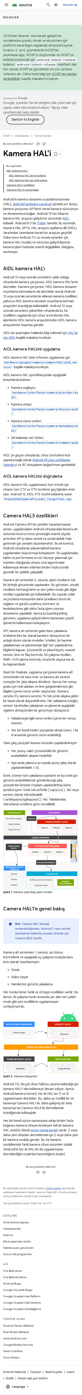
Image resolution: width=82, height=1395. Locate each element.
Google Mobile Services (18, 1345)
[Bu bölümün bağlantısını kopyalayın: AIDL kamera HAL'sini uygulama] (64, 349)
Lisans (70, 1372)
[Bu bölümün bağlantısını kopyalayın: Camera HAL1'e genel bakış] (69, 909)
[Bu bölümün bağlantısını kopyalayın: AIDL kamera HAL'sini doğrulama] (66, 476)
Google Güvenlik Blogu (17, 1290)
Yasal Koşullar (53, 1372)
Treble (41, 223)
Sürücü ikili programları (17, 1254)
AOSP (6, 135)
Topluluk (35, 1372)
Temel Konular (43, 135)
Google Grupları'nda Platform (21, 1296)
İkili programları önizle (17, 1241)
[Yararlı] (38, 144)
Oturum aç (70, 5)
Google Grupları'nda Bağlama (22, 1309)
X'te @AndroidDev (15, 1277)
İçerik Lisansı (53, 1188)
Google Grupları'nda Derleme (22, 1302)
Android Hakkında (14, 1372)
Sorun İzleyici (11, 1357)
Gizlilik (10, 1378)
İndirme (8, 1235)
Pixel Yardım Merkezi (16, 1332)
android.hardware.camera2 (32, 204)
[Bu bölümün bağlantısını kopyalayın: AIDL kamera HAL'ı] (49, 269)
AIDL (65, 219)
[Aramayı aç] (48, 4)
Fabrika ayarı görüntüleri (18, 1248)
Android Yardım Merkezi (18, 1325)
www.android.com (15, 1338)
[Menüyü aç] (6, 5)
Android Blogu (12, 1283)
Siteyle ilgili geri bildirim (33, 1378)
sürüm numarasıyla (44, 1130)
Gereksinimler (12, 1228)
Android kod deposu (16, 1222)
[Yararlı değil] (44, 144)
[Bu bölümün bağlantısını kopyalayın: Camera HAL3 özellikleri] (62, 516)
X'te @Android (12, 1271)
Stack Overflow (13, 1351)
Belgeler (11, 17)
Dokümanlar (22, 135)
